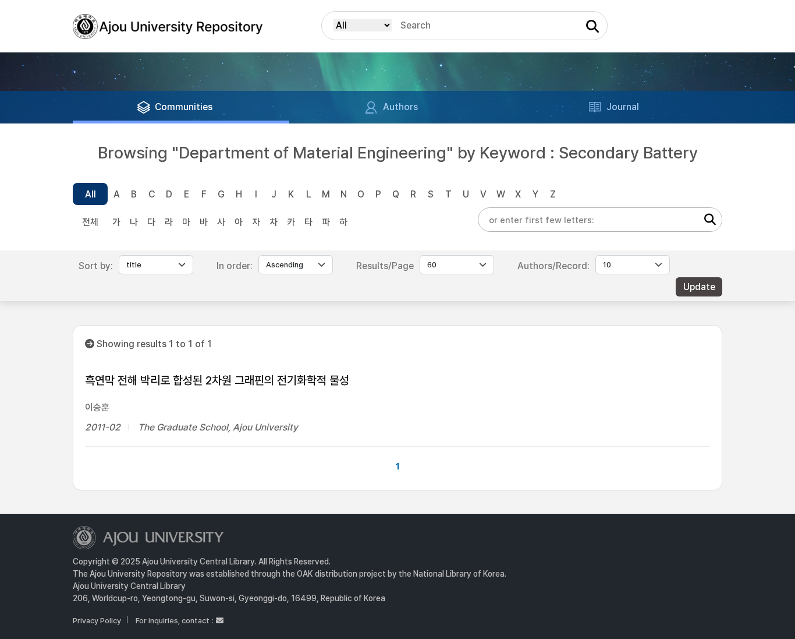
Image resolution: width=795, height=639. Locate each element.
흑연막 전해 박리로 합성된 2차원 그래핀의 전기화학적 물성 (217, 380)
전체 (90, 222)
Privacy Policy (97, 620)
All (90, 194)
